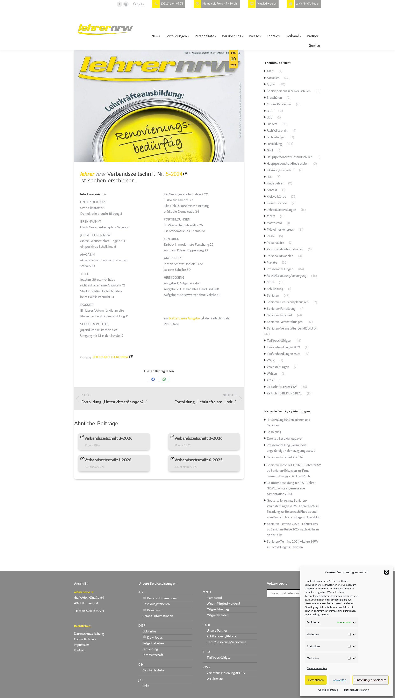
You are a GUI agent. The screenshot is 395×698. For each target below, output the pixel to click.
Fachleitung (150, 649)
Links (146, 686)
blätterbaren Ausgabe (184, 318)
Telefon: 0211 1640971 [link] (89, 611)
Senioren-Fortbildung (281, 309)
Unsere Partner (217, 630)
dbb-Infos (149, 631)
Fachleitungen (276, 137)
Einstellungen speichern (370, 680)
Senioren (273, 295)
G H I (270, 150)
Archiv (271, 84)
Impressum (81, 645)
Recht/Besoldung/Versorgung (286, 276)
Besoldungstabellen (156, 604)
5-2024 (174, 174)
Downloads (155, 637)
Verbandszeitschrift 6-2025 (199, 460)
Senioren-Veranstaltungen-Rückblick (291, 328)
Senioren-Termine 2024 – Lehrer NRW (292, 524)
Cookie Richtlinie (85, 639)
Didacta (272, 124)
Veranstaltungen (278, 367)
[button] (387, 572)
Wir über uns (215, 679)
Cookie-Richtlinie (328, 689)
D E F (270, 111)
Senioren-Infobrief (279, 315)
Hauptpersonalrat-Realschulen (287, 163)
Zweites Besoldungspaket (284, 438)
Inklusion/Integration (280, 170)
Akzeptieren (316, 680)
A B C (270, 71)
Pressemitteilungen (280, 269)
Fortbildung (274, 144)
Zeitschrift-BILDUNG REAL (284, 393)
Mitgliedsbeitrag (218, 609)
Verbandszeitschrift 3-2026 (108, 438)
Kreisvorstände (277, 203)
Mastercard (274, 223)
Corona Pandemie (279, 104)
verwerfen (339, 680)
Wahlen (272, 373)
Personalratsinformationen (285, 249)
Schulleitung (275, 289)
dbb (269, 117)
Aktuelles (273, 78)
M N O (271, 216)
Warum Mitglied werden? (223, 603)
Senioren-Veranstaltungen (285, 322)
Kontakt (272, 190)
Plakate (272, 262)
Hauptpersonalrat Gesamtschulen (290, 157)
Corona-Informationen (158, 616)
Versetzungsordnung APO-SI (226, 673)
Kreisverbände (276, 196)
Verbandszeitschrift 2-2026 (199, 438)
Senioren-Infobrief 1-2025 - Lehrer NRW (294, 465)
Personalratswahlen (280, 256)
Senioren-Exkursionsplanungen (288, 302)
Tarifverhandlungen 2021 (283, 347)
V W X (271, 360)
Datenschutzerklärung (356, 689)
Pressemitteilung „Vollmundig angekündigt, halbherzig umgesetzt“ (291, 448)
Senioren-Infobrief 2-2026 (285, 457)
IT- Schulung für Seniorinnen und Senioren (288, 422)
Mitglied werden (218, 615)
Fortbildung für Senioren (287, 547)
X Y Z (270, 380)
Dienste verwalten (317, 668)
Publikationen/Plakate (222, 636)
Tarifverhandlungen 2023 (284, 354)
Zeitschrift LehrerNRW (110, 357)
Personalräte (275, 243)
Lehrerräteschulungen (281, 210)
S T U (270, 282)
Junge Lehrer (275, 183)
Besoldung (274, 432)
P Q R (270, 236)
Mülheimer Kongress (280, 229)
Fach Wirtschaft (277, 131)
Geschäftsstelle (153, 670)
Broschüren (274, 98)
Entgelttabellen (153, 643)
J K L (269, 177)
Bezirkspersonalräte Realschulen (289, 91)
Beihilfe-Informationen (162, 598)
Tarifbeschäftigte (279, 341)
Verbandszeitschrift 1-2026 (108, 460)
